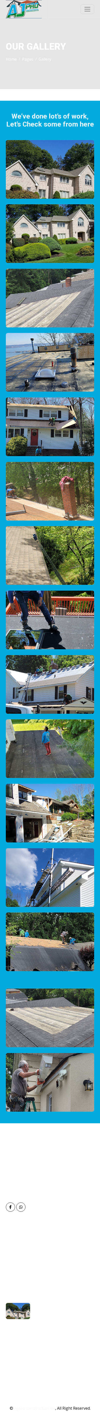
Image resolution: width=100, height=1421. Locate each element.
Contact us (20, 1275)
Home (11, 59)
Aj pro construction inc (34, 1408)
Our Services (21, 1253)
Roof (14, 1353)
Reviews (17, 1260)
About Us (18, 1245)
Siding (16, 1360)
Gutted (16, 1375)
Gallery (16, 1268)
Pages (27, 59)
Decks (15, 1383)
